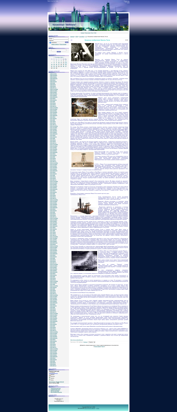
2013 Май (52, 156)
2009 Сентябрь (54, 89)
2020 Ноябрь (53, 282)
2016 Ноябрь (53, 221)
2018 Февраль (53, 242)
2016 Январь (53, 206)
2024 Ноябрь (53, 335)
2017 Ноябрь (53, 239)
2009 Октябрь (53, 90)
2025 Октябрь (53, 350)
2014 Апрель (53, 173)
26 (63, 66)
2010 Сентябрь (54, 107)
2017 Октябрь (53, 238)
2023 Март (53, 304)
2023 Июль (53, 310)
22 (54, 66)
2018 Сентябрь (54, 245)
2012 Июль (53, 141)
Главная (82, 32)
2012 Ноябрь (53, 147)
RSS (95, 32)
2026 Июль (53, 364)
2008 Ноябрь (53, 73)
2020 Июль (53, 279)
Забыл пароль (55, 44)
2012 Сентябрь (54, 144)
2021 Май (52, 284)
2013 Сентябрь (54, 163)
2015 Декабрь (53, 204)
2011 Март (52, 116)
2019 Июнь (53, 259)
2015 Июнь (53, 195)
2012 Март (53, 135)
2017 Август (53, 235)
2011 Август (53, 124)
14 (51, 64)
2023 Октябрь (53, 315)
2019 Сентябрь (54, 264)
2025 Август (53, 347)
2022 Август (53, 293)
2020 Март (53, 273)
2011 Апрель (53, 118)
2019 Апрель (53, 256)
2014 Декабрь (53, 186)
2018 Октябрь (53, 247)
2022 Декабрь (53, 299)
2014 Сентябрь (54, 181)
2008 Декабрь (53, 75)
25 (61, 66)
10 (58, 62)
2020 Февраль (53, 272)
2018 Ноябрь (53, 249)
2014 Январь (53, 169)
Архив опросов (60, 381)
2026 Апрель (53, 359)
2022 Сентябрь (54, 295)
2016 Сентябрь (54, 218)
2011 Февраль (53, 115)
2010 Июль (53, 104)
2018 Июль (53, 244)
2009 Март (53, 80)
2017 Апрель (53, 229)
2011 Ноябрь (53, 129)
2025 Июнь (53, 344)
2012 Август (53, 143)
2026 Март (53, 358)
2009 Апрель (53, 81)
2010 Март (53, 98)
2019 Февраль (53, 253)
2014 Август (53, 179)
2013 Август (53, 161)
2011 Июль (53, 123)
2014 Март (53, 172)
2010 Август (53, 106)
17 (58, 64)
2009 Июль (53, 86)
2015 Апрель (53, 192)
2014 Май (52, 175)
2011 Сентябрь (54, 126)
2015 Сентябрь (54, 199)
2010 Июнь (53, 103)
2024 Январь (53, 319)
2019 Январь (53, 252)
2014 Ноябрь (53, 184)
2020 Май (52, 276)
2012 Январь (53, 132)
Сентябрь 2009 (59, 57)
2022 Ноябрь (53, 298)
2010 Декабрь (53, 112)
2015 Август (53, 198)
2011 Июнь (53, 121)
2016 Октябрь (53, 219)
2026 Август (53, 365)
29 (54, 68)
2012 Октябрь (53, 146)
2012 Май (52, 138)
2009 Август (53, 87)
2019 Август (53, 262)
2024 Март (53, 322)
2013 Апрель (53, 155)
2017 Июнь (53, 232)
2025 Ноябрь (53, 351)
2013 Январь (53, 150)
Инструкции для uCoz (56, 392)
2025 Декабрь (53, 353)
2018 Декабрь (53, 250)
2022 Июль (53, 292)
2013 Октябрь (53, 164)
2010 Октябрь (53, 109)
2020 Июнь (53, 278)
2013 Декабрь (53, 167)
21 (51, 66)
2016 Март (53, 209)
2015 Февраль (53, 189)
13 (65, 62)
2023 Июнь (53, 308)
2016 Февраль (53, 207)
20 (65, 64)
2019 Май (52, 258)
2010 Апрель (53, 100)
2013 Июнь (53, 158)
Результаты (52, 381)
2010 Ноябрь (53, 110)
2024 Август (53, 330)
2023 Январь (53, 301)
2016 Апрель (53, 210)
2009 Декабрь (53, 93)
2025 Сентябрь (54, 348)
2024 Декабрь (53, 336)
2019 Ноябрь (53, 267)
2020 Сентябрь (54, 281)
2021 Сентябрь (54, 285)
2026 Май (52, 361)
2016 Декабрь (53, 222)
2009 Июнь (53, 84)
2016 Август (53, 216)
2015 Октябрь (53, 201)
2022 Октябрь (53, 296)
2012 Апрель (53, 136)
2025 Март (53, 339)
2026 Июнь (53, 362)
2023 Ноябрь (53, 316)
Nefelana (85, 342)
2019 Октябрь (53, 265)
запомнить (54, 42)
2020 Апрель (53, 275)
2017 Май (52, 230)
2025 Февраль (53, 338)
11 (61, 62)
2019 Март (53, 255)
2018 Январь (53, 241)
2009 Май (52, 83)
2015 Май (52, 193)
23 (56, 66)
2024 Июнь (53, 327)
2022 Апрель (53, 287)
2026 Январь (53, 354)
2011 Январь (53, 113)
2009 (76, 36)
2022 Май (52, 288)
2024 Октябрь (53, 333)
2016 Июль (53, 215)
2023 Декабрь (53, 318)
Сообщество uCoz (55, 389)
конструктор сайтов (90, 408)
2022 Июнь (53, 290)
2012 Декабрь (53, 149)
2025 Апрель (53, 341)
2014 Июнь (53, 176)
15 (54, 64)
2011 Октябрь (53, 127)
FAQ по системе (55, 391)
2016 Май (52, 212)
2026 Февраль (53, 356)
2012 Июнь (53, 139)
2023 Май (52, 307)
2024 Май (52, 325)
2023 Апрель (53, 305)
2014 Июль (53, 178)
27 (65, 66)
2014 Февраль (53, 170)
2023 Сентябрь (54, 313)
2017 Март (53, 227)
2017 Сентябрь (54, 236)
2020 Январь (53, 270)
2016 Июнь (53, 213)
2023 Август (53, 311)
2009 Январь (53, 77)
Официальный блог (56, 388)
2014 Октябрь (53, 182)
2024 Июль (53, 328)
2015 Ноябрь (53, 202)
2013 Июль (53, 159)
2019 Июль (53, 261)
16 (56, 64)
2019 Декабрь (53, 268)
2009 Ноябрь (53, 92)
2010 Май (52, 101)
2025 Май (52, 342)
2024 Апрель (53, 324)
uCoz (97, 408)
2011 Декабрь (53, 130)
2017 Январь (53, 224)
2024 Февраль (53, 321)
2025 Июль (53, 345)
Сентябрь (81, 36)
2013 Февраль (53, 152)
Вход (92, 32)
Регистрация (88, 32)
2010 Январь (53, 95)
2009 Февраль (53, 78)
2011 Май (52, 120)
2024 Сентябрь (54, 331)
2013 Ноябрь (53, 166)
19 (63, 64)
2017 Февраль (53, 225)
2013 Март (53, 153)
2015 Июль (53, 196)
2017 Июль (53, 233)
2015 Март (53, 190)
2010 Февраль (53, 96)
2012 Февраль (53, 133)
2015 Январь (53, 187)
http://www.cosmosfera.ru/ (76, 339)
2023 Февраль (53, 302)
